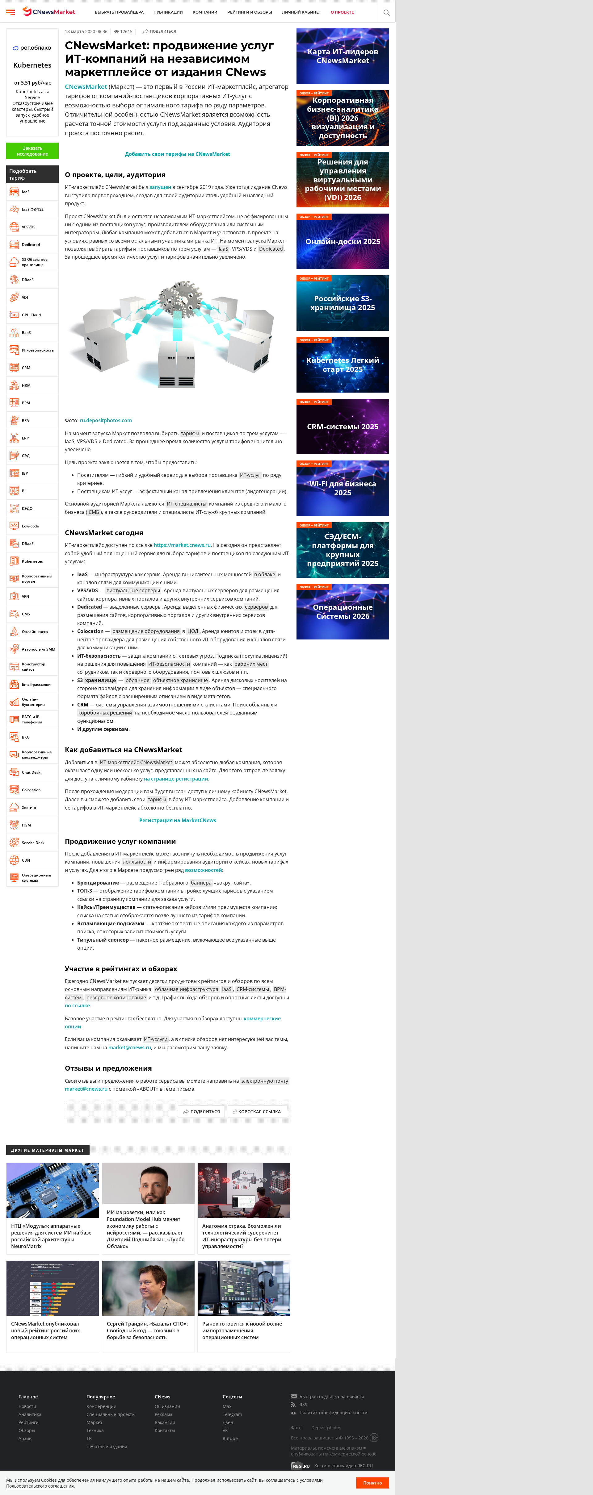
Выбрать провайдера (119, 12)
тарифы (190, 433)
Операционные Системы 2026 (343, 611)
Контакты (165, 1430)
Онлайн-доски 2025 (343, 241)
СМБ (94, 512)
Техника (95, 1430)
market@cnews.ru (129, 1047)
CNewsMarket (86, 86)
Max (227, 1406)
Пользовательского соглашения (40, 1486)
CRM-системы (253, 989)
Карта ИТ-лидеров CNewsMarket (343, 55)
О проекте (342, 12)
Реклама (163, 1414)
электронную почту (265, 1080)
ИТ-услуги (155, 1039)
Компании (205, 12)
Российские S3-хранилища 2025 (342, 302)
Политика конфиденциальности (334, 1412)
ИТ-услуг (250, 475)
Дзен (228, 1422)
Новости (27, 1406)
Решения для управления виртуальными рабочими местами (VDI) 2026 (343, 179)
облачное (137, 680)
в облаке (264, 574)
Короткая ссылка (259, 1111)
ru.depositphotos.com (106, 420)
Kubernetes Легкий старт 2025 (342, 364)
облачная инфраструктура (186, 989)
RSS (303, 1404)
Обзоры (27, 1430)
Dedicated (271, 248)
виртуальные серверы (133, 590)
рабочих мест (250, 663)
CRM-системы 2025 (343, 426)
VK (225, 1430)
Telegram (232, 1414)
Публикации (168, 12)
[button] (386, 12)
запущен (160, 187)
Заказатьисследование (32, 151)
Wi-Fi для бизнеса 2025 (342, 488)
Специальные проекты (111, 1414)
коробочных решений (105, 712)
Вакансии (165, 1422)
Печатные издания (106, 1446)
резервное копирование (116, 997)
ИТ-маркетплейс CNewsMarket (136, 762)
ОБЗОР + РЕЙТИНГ (314, 93)
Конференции (101, 1406)
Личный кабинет (301, 12)
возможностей (203, 870)
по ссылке (77, 1005)
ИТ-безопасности (169, 663)
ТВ (89, 1438)
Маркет (94, 1422)
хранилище (100, 680)
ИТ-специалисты (186, 503)
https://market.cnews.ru (182, 545)
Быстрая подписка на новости (332, 1396)
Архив (25, 1438)
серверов (256, 606)
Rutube (230, 1438)
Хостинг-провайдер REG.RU (343, 1465)
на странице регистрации (176, 778)
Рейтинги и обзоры (249, 12)
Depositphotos (326, 1427)
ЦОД (192, 631)
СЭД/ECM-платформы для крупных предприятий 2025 (343, 549)
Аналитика (30, 1414)
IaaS (223, 248)
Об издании (167, 1406)
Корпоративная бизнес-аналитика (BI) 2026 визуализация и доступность (343, 117)
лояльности (137, 861)
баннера (201, 882)
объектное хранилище (180, 680)
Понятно (372, 1483)
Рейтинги (29, 1422)
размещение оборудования (146, 631)
